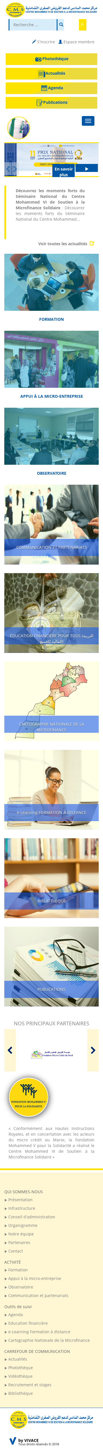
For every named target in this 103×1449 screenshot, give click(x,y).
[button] (7, 168)
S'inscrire (45, 41)
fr (82, 24)
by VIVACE (28, 1440)
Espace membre (78, 41)
